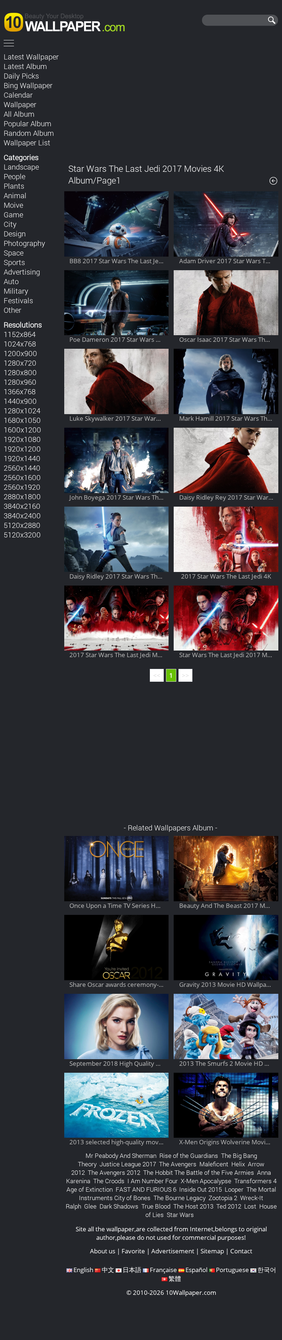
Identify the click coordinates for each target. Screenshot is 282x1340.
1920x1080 (22, 439)
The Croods (108, 1181)
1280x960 (20, 382)
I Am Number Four (152, 1181)
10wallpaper (68, 20)
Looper (234, 1189)
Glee (90, 1206)
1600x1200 (22, 429)
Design (15, 233)
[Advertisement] (171, 102)
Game (13, 214)
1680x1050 (22, 420)
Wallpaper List (27, 142)
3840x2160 (22, 506)
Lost (250, 1206)
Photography (24, 243)
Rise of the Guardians (188, 1155)
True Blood (155, 1206)
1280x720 (20, 362)
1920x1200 (22, 448)
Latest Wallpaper (31, 56)
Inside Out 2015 (200, 1189)
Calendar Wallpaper (20, 99)
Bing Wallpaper (28, 85)
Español (196, 1269)
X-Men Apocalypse (206, 1181)
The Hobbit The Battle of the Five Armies (198, 1172)
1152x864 (20, 334)
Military (16, 291)
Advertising (22, 271)
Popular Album (27, 123)
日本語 (132, 1269)
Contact (241, 1251)
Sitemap (212, 1251)
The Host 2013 (193, 1206)
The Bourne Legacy (179, 1198)
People (14, 176)
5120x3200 (22, 534)
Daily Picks (21, 75)
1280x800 (20, 372)
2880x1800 (22, 496)
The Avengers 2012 (114, 1172)
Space (14, 252)
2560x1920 (22, 487)
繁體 (175, 1278)
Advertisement (172, 1251)
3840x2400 (22, 515)
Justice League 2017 (128, 1164)
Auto (11, 281)
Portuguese (232, 1269)
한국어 (266, 1269)
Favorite (133, 1251)
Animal (15, 195)
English (83, 1269)
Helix (238, 1164)
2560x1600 (22, 477)
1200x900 (20, 353)
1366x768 (20, 391)
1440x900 (20, 401)
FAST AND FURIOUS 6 (146, 1189)
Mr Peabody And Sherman (121, 1155)
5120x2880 (22, 525)
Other (12, 310)
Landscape (21, 166)
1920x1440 (22, 458)
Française (163, 1269)
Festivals (18, 300)
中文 (108, 1269)
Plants (14, 186)
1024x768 (20, 343)
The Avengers (177, 1164)
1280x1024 (22, 410)
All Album (19, 114)
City (10, 224)
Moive (13, 205)
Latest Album (25, 66)
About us (102, 1251)
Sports (14, 262)
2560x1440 (22, 467)
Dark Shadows (119, 1206)
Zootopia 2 (223, 1198)
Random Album (29, 133)
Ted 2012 (228, 1206)
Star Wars (180, 1214)
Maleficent (213, 1164)
